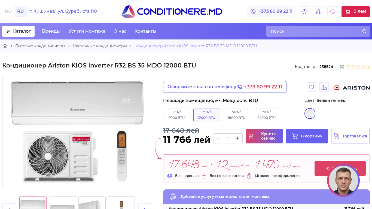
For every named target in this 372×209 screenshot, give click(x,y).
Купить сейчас (268, 135)
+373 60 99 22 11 (275, 11)
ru (20, 11)
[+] (237, 138)
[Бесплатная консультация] (343, 180)
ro (8, 11)
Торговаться (354, 136)
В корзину (311, 136)
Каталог (22, 31)
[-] (218, 138)
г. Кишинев (63, 11)
